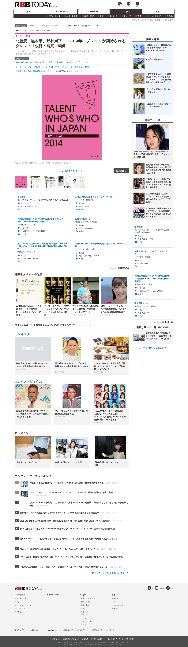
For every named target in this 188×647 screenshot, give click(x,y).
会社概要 (85, 639)
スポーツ (114, 16)
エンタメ (126, 11)
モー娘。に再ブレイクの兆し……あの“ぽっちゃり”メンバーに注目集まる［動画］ (53, 67)
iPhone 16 (32, 26)
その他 (170, 16)
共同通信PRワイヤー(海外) (103, 630)
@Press (34, 630)
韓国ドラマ (86, 26)
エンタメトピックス (28, 381)
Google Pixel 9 (73, 26)
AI (62, 26)
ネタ (18, 602)
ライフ (158, 11)
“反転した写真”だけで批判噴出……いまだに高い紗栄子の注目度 (53, 325)
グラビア (127, 16)
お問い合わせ (56, 639)
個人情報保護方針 (96, 639)
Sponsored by (112, 268)
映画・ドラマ (54, 16)
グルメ (115, 599)
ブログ (140, 16)
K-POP (97, 26)
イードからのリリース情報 (114, 639)
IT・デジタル (62, 11)
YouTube (162, 588)
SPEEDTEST (94, 11)
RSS (172, 588)
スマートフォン (22, 599)
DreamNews (52, 630)
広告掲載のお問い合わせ (71, 639)
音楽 (102, 16)
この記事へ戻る (71, 170)
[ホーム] (16, 31)
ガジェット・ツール (23, 605)
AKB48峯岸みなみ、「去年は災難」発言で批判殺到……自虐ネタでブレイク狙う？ (53, 62)
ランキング (22, 334)
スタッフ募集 (129, 639)
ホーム (29, 11)
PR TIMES (19, 630)
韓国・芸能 (89, 16)
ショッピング (155, 16)
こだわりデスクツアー (49, 26)
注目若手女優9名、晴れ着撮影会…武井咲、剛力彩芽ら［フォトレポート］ (50, 71)
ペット (115, 602)
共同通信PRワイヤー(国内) (74, 630)
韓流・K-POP (72, 16)
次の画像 (120, 171)
